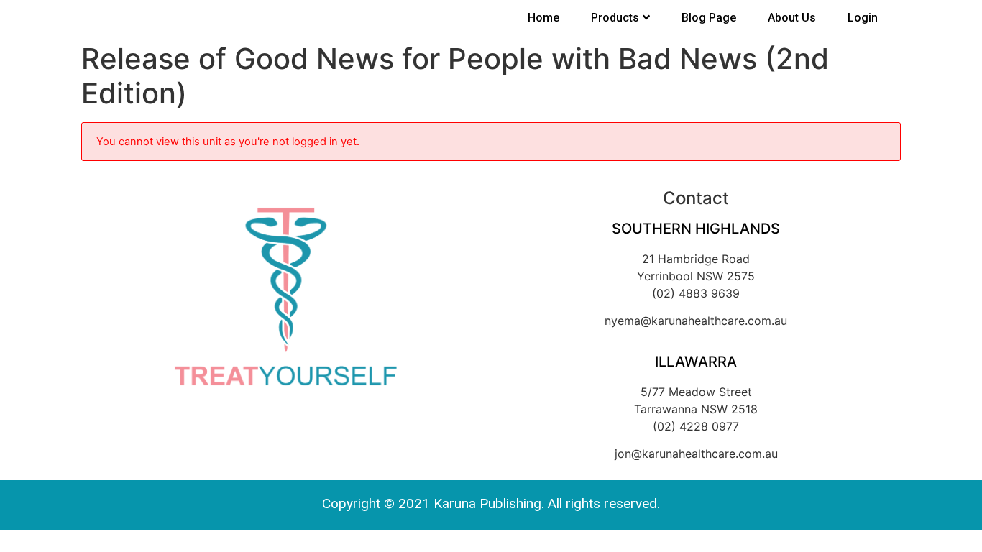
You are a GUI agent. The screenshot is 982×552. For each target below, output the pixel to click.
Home (543, 17)
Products (615, 17)
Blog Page (709, 17)
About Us (792, 17)
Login (863, 17)
